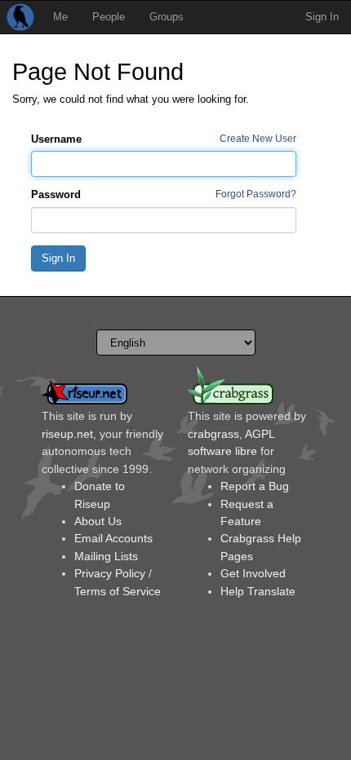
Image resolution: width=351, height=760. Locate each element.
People (108, 17)
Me (60, 17)
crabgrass (213, 433)
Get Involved (253, 573)
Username (56, 139)
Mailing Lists (106, 556)
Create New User (258, 138)
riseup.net (67, 433)
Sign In (322, 17)
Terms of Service (117, 591)
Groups (166, 17)
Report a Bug (254, 486)
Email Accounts (113, 538)
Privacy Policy (109, 573)
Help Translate (257, 591)
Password (56, 194)
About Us (98, 521)
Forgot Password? (255, 193)
